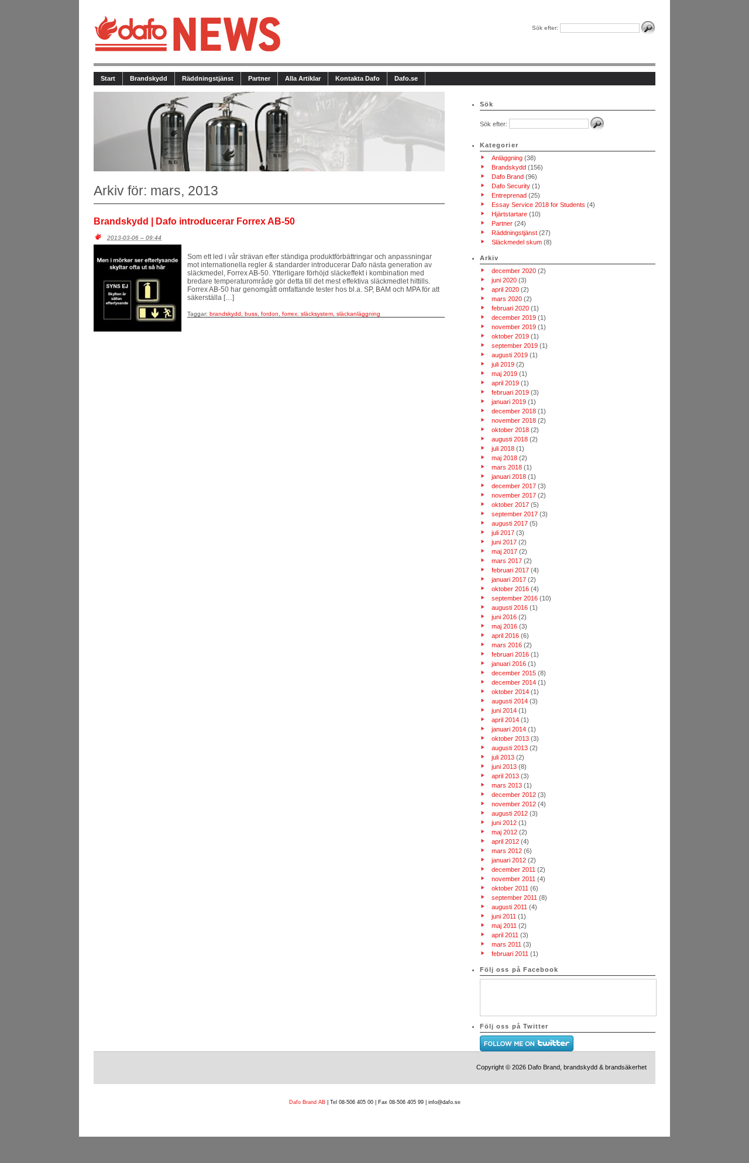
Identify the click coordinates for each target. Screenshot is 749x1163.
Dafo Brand (508, 176)
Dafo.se (406, 78)
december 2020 (514, 270)
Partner (259, 78)
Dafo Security (511, 185)
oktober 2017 (510, 504)
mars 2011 (506, 944)
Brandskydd (148, 78)
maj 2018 (504, 457)
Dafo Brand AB (308, 1102)
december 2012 (514, 794)
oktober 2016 (510, 588)
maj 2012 (504, 832)
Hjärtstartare (509, 214)
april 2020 (505, 289)
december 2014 (514, 682)
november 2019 (514, 326)
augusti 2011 (509, 906)
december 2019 (514, 317)
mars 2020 (507, 298)
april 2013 (505, 775)
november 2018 (514, 420)
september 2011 (514, 897)
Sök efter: (545, 28)
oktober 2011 (510, 888)
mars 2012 (507, 850)
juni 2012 (504, 822)
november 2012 (514, 803)
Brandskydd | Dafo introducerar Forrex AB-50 (194, 221)
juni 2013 (504, 766)
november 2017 (514, 495)
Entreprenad (509, 195)
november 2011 (513, 878)
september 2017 (515, 513)
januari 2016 (509, 663)
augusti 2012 (510, 813)
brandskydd (225, 313)
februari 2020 (510, 308)
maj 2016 (504, 626)
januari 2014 (509, 729)
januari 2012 (509, 860)
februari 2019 (510, 392)
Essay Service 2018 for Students (538, 204)
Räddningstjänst (207, 78)
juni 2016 (504, 616)
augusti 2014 (510, 701)
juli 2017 (503, 532)
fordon (270, 313)
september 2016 (515, 598)
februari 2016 (510, 654)
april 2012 (505, 841)
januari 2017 (509, 579)
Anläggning (507, 157)
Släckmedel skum (517, 242)
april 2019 (505, 382)
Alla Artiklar (303, 78)
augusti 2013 (510, 747)
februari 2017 (510, 570)
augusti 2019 (510, 354)
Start (108, 78)
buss (251, 313)
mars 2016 (507, 644)
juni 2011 (504, 916)
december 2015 (514, 673)
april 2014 (505, 719)
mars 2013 (507, 785)
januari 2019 (509, 401)
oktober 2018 (510, 429)
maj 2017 (504, 551)
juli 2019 (503, 364)
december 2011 (513, 869)
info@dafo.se (444, 1102)
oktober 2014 (510, 691)
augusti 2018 (510, 439)
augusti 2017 (510, 523)
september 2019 (515, 345)
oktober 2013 (510, 738)
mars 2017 (507, 560)
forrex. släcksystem (307, 313)
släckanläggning (358, 313)
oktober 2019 (510, 336)
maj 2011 (504, 925)
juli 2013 (503, 757)
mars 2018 (507, 467)
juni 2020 (504, 280)
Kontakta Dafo (357, 78)
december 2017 (514, 485)
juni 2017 (504, 542)
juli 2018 (503, 448)
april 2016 (505, 635)
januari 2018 (509, 476)
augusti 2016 (510, 607)
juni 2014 (504, 710)
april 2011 (505, 934)
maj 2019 (504, 373)
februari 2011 (510, 953)
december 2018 (514, 411)
